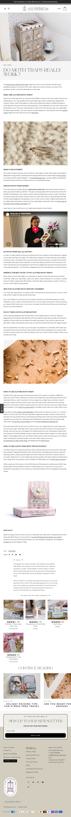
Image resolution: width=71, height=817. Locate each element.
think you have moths (26, 407)
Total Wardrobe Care (38, 178)
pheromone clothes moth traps (17, 84)
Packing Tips (8, 701)
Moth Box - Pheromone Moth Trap (13, 625)
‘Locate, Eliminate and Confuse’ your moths (47, 537)
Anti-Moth (7, 65)
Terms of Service (31, 762)
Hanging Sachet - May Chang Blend (13, 658)
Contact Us (7, 542)
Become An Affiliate (10, 754)
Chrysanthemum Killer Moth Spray (15, 441)
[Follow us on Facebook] (28, 782)
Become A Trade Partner (12, 757)
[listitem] (9, 554)
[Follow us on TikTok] (28, 787)
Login (59, 8)
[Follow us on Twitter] (33, 782)
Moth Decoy (45, 441)
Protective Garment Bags (21, 421)
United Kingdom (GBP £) (12, 802)
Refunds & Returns (32, 755)
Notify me (35, 735)
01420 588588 (55, 753)
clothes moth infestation (25, 412)
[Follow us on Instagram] (38, 782)
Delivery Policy (31, 751)
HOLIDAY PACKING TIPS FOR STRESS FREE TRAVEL (21, 705)
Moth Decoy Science (59, 459)
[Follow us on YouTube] (42, 782)
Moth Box (35, 113)
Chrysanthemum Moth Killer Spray (35, 625)
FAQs (28, 765)
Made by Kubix (22, 807)
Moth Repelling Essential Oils (48, 421)
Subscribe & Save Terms (34, 769)
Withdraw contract (10, 761)
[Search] (9, 8)
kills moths (62, 175)
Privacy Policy (31, 758)
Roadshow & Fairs (32, 772)
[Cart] (65, 9)
